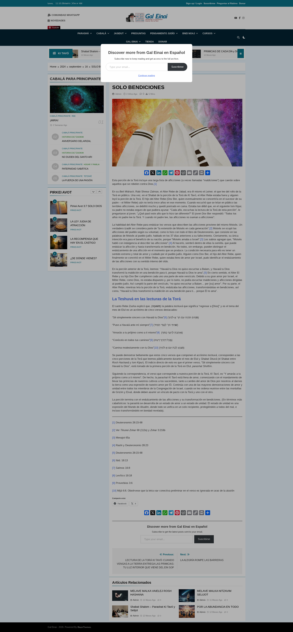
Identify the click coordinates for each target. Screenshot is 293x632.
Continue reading (146, 75)
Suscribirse (177, 67)
